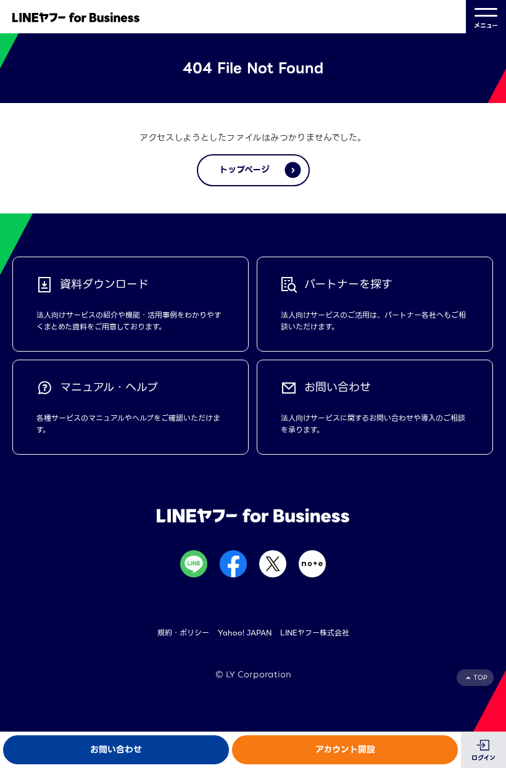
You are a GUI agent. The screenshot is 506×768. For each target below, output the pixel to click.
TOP (480, 677)
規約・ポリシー (183, 632)
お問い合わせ (116, 749)
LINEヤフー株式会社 (314, 632)
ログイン (483, 758)
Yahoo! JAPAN (245, 632)
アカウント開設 (345, 749)
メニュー (486, 25)
